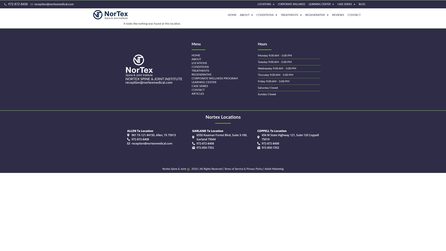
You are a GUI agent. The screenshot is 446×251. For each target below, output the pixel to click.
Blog (362, 4)
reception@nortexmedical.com (148, 82)
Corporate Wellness (291, 4)
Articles (198, 93)
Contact (354, 15)
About (244, 15)
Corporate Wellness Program (215, 78)
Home (196, 55)
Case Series (344, 4)
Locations (264, 4)
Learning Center (320, 4)
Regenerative (202, 74)
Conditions (265, 15)
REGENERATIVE (315, 15)
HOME (232, 15)
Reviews (338, 15)
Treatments (289, 15)
